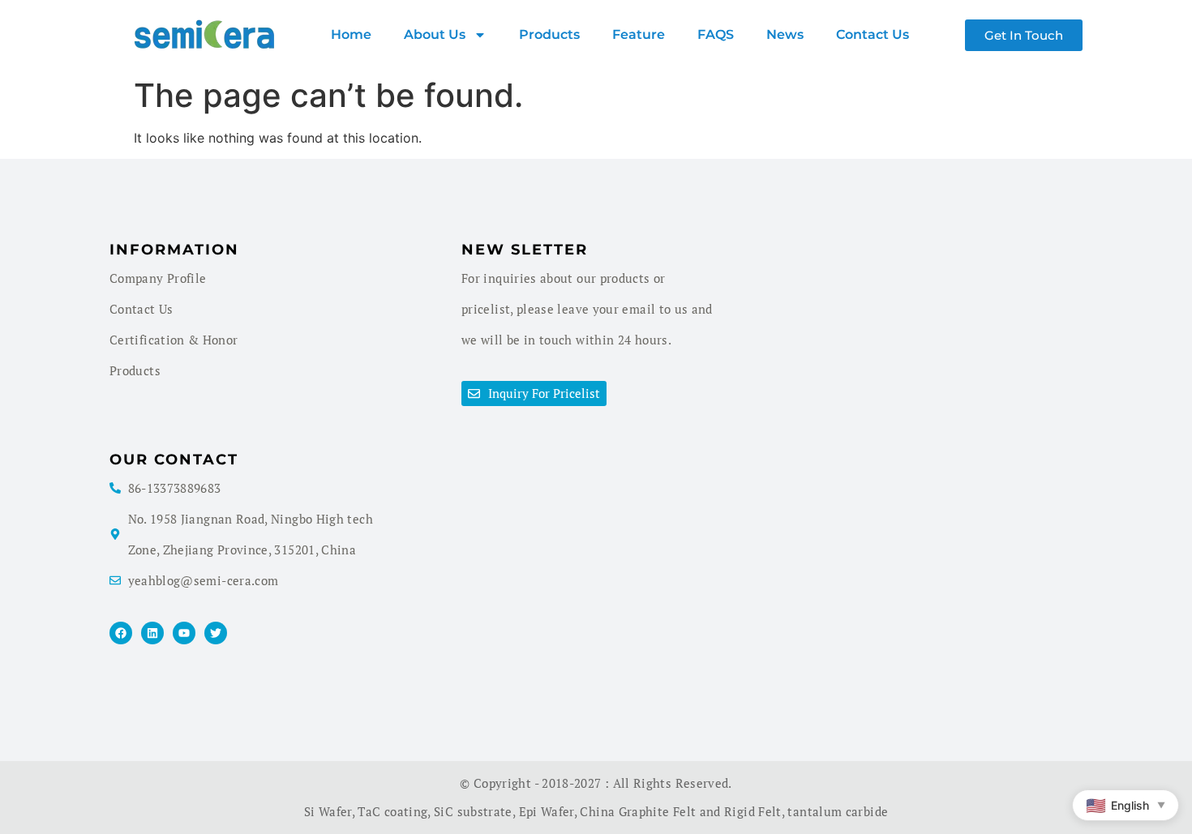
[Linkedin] (152, 633)
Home (351, 34)
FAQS (715, 34)
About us (434, 34)
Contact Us (872, 34)
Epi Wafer (546, 811)
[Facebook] (120, 633)
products (549, 34)
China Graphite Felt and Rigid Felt (680, 811)
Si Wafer (328, 811)
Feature (638, 34)
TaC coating (392, 811)
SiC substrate (473, 811)
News (785, 34)
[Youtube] (184, 633)
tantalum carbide (837, 811)
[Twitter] (215, 633)
